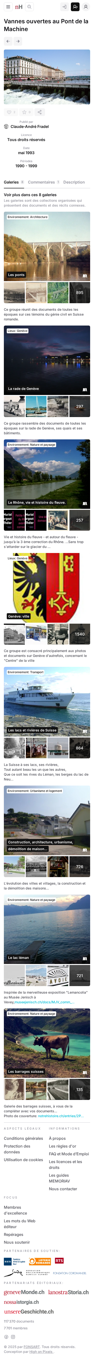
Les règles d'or (62, 1146)
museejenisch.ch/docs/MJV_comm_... (44, 1002)
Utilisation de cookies (23, 1159)
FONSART (32, 1347)
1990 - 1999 (26, 165)
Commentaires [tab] (43, 182)
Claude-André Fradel (30, 126)
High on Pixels (41, 1352)
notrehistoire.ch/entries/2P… (61, 1116)
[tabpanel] (47, 655)
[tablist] (47, 182)
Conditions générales (23, 1138)
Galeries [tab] (13, 182)
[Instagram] (13, 1336)
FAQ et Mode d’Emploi (69, 1153)
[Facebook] (6, 1336)
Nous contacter (63, 1188)
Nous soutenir (17, 1242)
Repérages (13, 1234)
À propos (57, 1138)
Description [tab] (74, 182)
